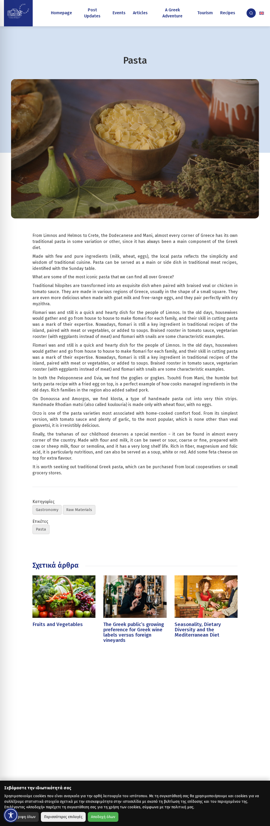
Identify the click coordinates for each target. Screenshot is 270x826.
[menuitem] (262, 13)
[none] (262, 13)
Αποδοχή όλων (103, 817)
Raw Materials (79, 509)
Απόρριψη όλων (22, 817)
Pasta (41, 529)
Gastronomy (47, 509)
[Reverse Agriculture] (18, 13)
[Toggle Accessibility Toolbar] (11, 815)
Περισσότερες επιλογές (63, 817)
